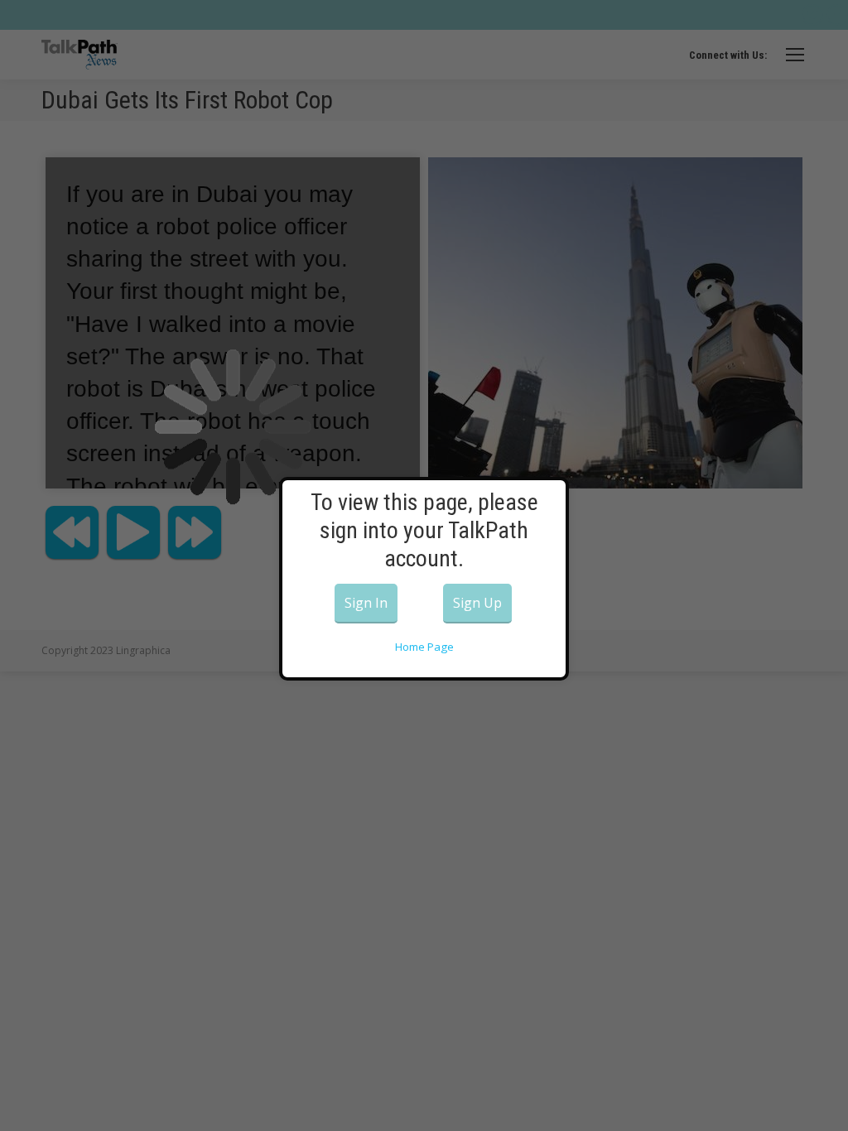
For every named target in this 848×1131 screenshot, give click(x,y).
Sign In (366, 603)
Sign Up (477, 603)
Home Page (424, 646)
